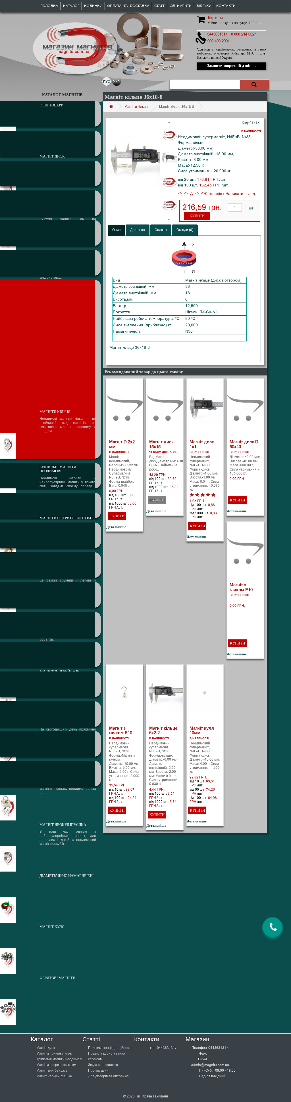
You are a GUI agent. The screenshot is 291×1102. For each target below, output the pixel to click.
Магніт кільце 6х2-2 (163, 730)
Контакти (226, 6)
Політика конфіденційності (110, 1048)
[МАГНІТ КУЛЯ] (50, 744)
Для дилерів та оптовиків (108, 1076)
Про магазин (98, 1070)
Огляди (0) (184, 230)
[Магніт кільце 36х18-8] (134, 161)
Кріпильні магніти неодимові (59, 1059)
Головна (49, 6)
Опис (116, 230)
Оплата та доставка (128, 6)
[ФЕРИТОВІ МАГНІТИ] (50, 773)
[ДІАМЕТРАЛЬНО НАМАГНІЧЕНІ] (50, 714)
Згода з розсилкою (103, 1065)
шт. (251, 208)
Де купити (181, 6)
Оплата (161, 230)
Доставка (137, 230)
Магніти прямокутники (54, 1053)
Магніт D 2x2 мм (122, 444)
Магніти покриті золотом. (56, 1065)
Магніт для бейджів (51, 1070)
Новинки (93, 6)
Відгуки (203, 6)
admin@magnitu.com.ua (210, 1065)
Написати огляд (240, 193)
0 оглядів (213, 193)
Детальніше (116, 527)
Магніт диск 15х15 (161, 444)
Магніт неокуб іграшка (54, 1076)
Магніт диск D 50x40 (244, 444)
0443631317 (167, 1048)
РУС (106, 82)
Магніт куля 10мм (202, 730)
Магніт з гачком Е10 (241, 587)
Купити (197, 215)
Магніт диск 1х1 (202, 444)
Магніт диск (45, 1048)
